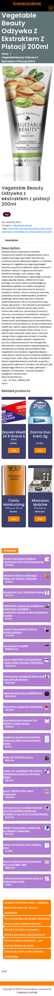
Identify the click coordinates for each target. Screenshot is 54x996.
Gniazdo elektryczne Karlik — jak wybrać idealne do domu (23, 943)
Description (11, 240)
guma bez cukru (36, 228)
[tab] (11, 240)
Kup (7, 214)
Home (5, 53)
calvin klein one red (17, 228)
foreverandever (27, 3)
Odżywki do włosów (22, 225)
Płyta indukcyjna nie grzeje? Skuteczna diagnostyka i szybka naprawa (27, 921)
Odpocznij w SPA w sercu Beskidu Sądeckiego (24, 954)
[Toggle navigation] (50, 8)
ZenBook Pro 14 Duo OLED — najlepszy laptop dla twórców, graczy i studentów (26, 907)
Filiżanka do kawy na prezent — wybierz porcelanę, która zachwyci (24, 932)
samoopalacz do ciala (40, 231)
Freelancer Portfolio (27, 992)
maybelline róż (20, 231)
